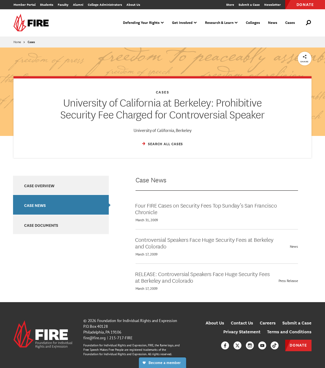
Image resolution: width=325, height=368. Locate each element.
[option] (61, 185)
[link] (32, 23)
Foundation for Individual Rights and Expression (137, 320)
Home (17, 42)
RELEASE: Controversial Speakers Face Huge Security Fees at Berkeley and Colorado (202, 277)
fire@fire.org (94, 337)
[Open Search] (309, 23)
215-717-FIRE (121, 337)
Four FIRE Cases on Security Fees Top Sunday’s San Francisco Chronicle (206, 208)
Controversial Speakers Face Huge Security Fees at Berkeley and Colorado (204, 242)
